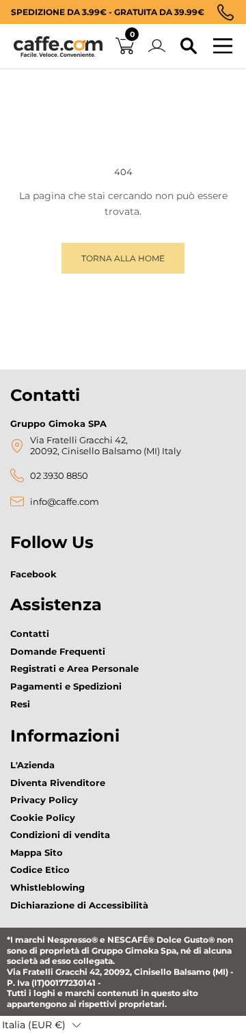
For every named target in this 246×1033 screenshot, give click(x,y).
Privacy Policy (44, 799)
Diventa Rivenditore (57, 782)
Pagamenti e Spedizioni (66, 686)
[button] (41, 1025)
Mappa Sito (36, 852)
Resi (20, 703)
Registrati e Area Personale (74, 668)
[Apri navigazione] (222, 46)
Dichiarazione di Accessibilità (79, 905)
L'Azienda (32, 764)
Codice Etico (40, 869)
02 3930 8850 (59, 476)
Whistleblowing (47, 887)
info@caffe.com (64, 502)
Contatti (29, 633)
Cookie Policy (42, 817)
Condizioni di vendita (60, 834)
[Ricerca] (188, 46)
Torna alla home (123, 258)
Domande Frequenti (57, 651)
